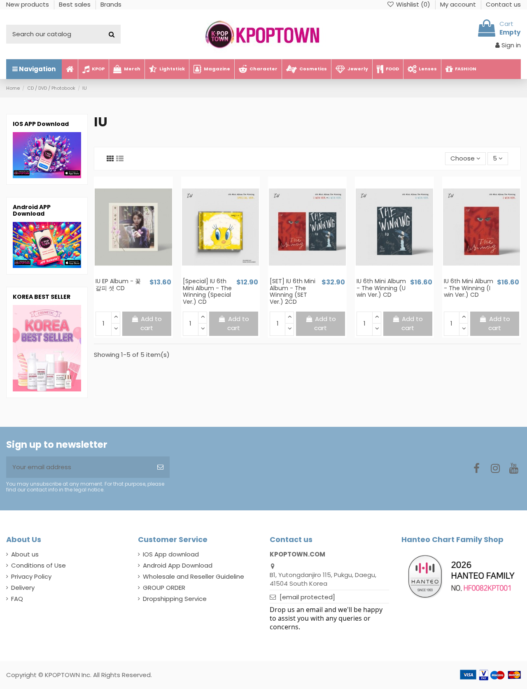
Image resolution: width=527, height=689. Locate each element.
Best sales (75, 4)
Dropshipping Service (175, 598)
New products (28, 4)
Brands (110, 4)
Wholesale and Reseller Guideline (193, 576)
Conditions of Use (38, 565)
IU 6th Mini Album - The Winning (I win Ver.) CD (468, 288)
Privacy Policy (31, 576)
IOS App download (171, 554)
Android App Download (177, 565)
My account (459, 4)
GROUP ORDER (164, 587)
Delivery (23, 587)
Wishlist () (413, 4)
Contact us (503, 4)
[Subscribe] (160, 467)
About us (25, 554)
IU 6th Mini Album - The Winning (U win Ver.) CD (381, 288)
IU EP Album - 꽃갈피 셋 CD (118, 284)
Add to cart (151, 323)
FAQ (17, 598)
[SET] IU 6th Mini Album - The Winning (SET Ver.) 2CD (292, 291)
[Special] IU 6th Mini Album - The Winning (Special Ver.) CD (207, 291)
